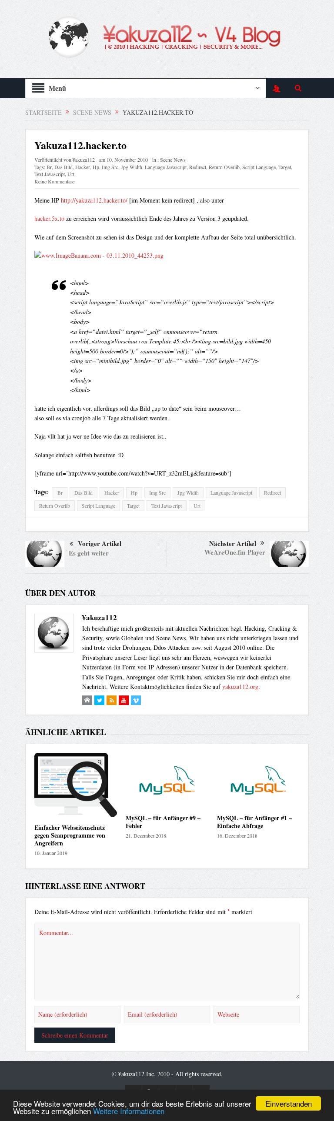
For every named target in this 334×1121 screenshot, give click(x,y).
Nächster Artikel (232, 543)
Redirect (197, 166)
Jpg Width (131, 166)
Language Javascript (166, 166)
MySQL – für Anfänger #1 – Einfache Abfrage (254, 821)
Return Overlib (224, 166)
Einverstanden (288, 1103)
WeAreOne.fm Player (234, 552)
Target (284, 166)
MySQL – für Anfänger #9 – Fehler (163, 821)
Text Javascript (49, 173)
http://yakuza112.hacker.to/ (94, 200)
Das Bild (63, 166)
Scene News (173, 159)
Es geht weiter (89, 553)
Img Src (110, 166)
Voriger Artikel (99, 543)
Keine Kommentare (54, 181)
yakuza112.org (240, 686)
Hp (96, 166)
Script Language (259, 166)
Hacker (82, 166)
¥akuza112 (84, 159)
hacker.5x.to (49, 218)
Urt (70, 173)
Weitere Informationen (128, 1110)
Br (49, 166)
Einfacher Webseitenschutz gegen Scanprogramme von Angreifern (69, 835)
